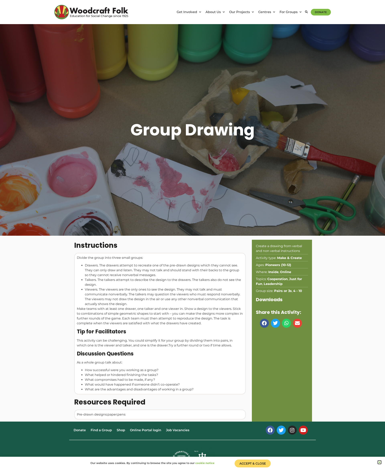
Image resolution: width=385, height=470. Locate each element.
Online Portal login (145, 430)
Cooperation (277, 279)
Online (285, 272)
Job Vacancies (177, 430)
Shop (121, 430)
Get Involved (187, 12)
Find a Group (101, 430)
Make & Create (289, 258)
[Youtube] (303, 430)
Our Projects (239, 12)
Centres (264, 12)
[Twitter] (281, 430)
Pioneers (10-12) (278, 265)
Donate (80, 430)
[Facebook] (270, 430)
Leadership (273, 284)
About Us (213, 12)
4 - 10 (297, 291)
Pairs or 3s (283, 291)
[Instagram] (292, 430)
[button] (306, 12)
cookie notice (204, 463)
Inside (273, 272)
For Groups (289, 12)
